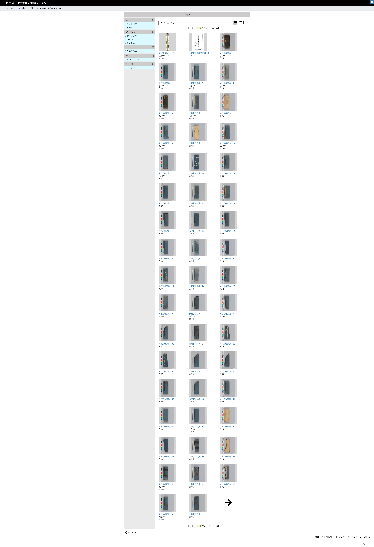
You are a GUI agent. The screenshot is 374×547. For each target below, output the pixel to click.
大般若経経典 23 (227, 258)
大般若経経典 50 (227, 484)
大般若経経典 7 (227, 113)
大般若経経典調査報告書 (199, 53)
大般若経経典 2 (166, 83)
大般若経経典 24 (166, 286)
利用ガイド (340, 537)
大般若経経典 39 (166, 399)
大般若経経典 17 (166, 231)
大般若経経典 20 (166, 258)
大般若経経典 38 (227, 371)
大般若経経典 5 (166, 113)
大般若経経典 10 (227, 143)
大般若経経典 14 (166, 203)
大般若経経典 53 (196, 514)
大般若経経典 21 (196, 258)
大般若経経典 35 (227, 344)
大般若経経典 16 (227, 203)
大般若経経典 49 (196, 484)
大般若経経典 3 (196, 83)
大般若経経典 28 (227, 286)
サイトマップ (352, 537)
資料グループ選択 (28, 8)
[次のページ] (213, 28)
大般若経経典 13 (227, 173)
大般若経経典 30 (166, 314)
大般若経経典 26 (196, 286)
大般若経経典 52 (166, 514)
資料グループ (133, 533)
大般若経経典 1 (227, 53)
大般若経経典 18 (196, 231)
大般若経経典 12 (196, 173)
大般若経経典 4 (227, 83)
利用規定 (329, 537)
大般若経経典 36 (166, 371)
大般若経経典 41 (227, 399)
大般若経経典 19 (227, 231)
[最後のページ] (217, 28)
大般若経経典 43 (196, 426)
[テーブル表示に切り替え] (245, 23)
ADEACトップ (365, 537)
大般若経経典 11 (166, 173)
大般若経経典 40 (196, 399)
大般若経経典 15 (196, 203)
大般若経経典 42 (166, 426)
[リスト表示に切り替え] (240, 23)
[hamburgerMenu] (372, 2)
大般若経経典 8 (166, 143)
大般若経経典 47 (227, 456)
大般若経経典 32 (227, 314)
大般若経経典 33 (166, 344)
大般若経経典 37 (196, 371)
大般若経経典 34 (196, 344)
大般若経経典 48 (166, 484)
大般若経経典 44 (227, 426)
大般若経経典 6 (196, 113)
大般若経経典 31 (196, 314)
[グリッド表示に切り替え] (235, 23)
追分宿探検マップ (166, 53)
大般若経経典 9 (196, 143)
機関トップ (319, 537)
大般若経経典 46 (196, 456)
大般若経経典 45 (166, 456)
